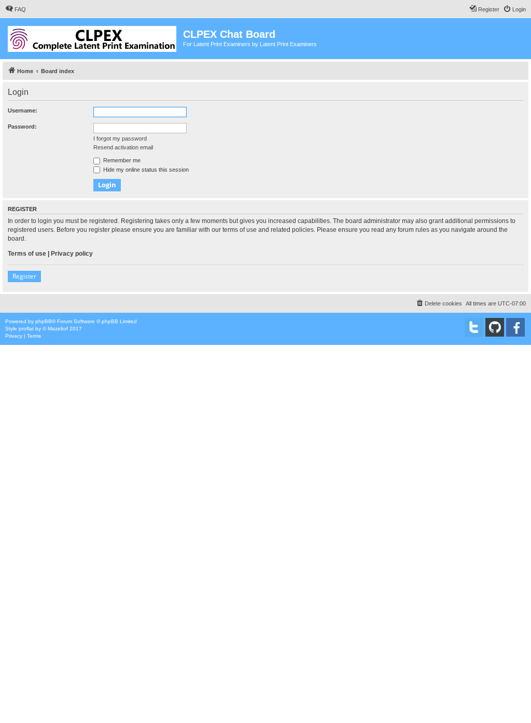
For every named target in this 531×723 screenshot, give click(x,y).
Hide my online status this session (145, 169)
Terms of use (27, 253)
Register (24, 276)
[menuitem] (15, 9)
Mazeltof (58, 328)
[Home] (93, 37)
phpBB (43, 321)
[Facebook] (515, 327)
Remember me (121, 160)
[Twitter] (474, 327)
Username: (22, 110)
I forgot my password (120, 138)
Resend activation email (123, 147)
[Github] (494, 327)
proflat (26, 328)
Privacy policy (72, 253)
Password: (22, 126)
